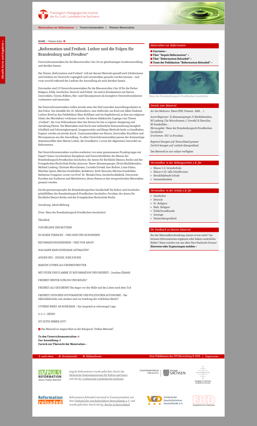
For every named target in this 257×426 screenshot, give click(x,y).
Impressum (211, 356)
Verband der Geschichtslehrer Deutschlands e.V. (102, 400)
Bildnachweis (94, 356)
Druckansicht (69, 356)
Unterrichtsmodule (92, 27)
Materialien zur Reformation (56, 27)
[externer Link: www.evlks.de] (203, 383)
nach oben (47, 356)
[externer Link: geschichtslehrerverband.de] (164, 404)
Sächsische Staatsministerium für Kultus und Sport (98, 375)
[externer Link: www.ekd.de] (204, 406)
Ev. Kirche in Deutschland (115, 404)
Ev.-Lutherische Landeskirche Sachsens (101, 378)
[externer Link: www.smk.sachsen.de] (162, 376)
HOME (41, 41)
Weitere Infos (55, 41)
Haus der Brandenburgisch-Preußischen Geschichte (178, 96)
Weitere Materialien (121, 27)
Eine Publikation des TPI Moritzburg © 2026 (175, 356)
